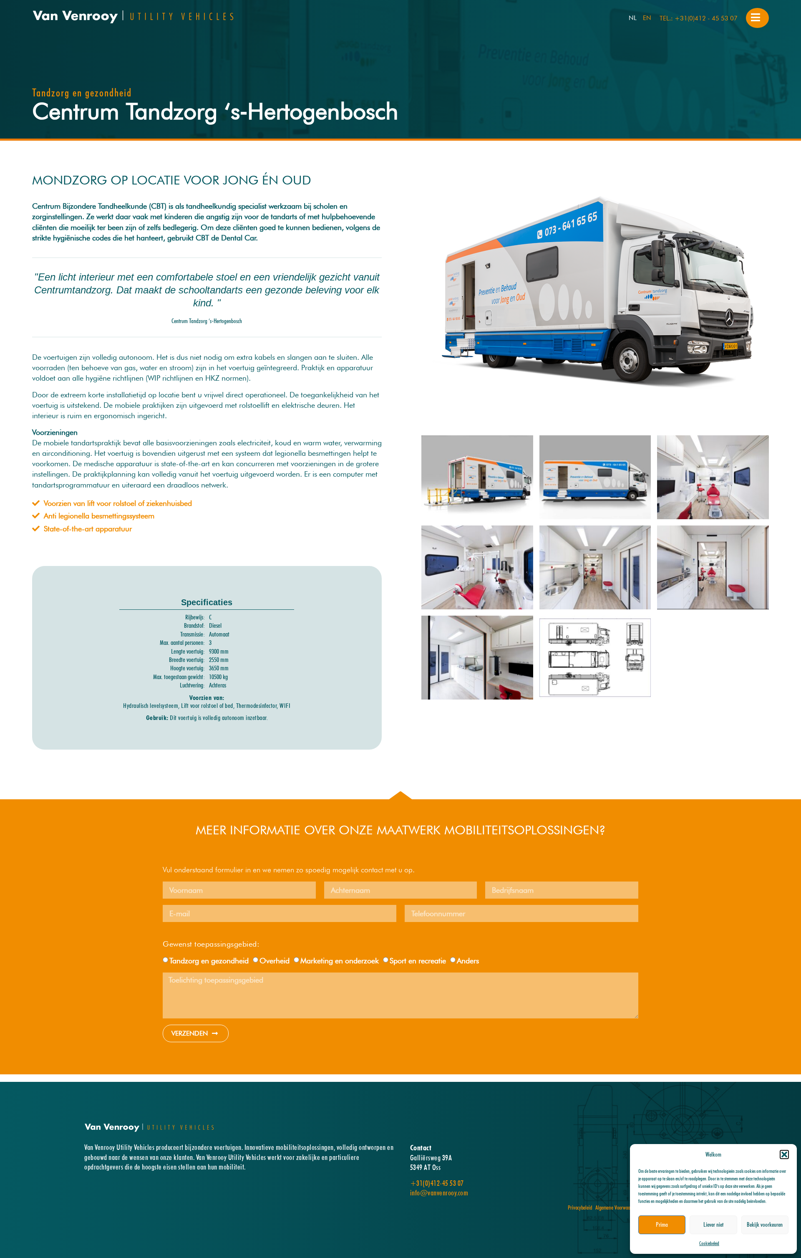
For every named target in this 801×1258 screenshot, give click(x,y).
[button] (784, 1154)
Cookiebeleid (709, 1243)
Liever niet (713, 1224)
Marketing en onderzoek (339, 960)
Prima (662, 1224)
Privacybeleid (580, 1207)
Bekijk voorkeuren (765, 1224)
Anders (468, 960)
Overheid (274, 960)
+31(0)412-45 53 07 (437, 1183)
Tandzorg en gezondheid (209, 960)
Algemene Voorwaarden (616, 1207)
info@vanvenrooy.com (439, 1192)
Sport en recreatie (418, 960)
